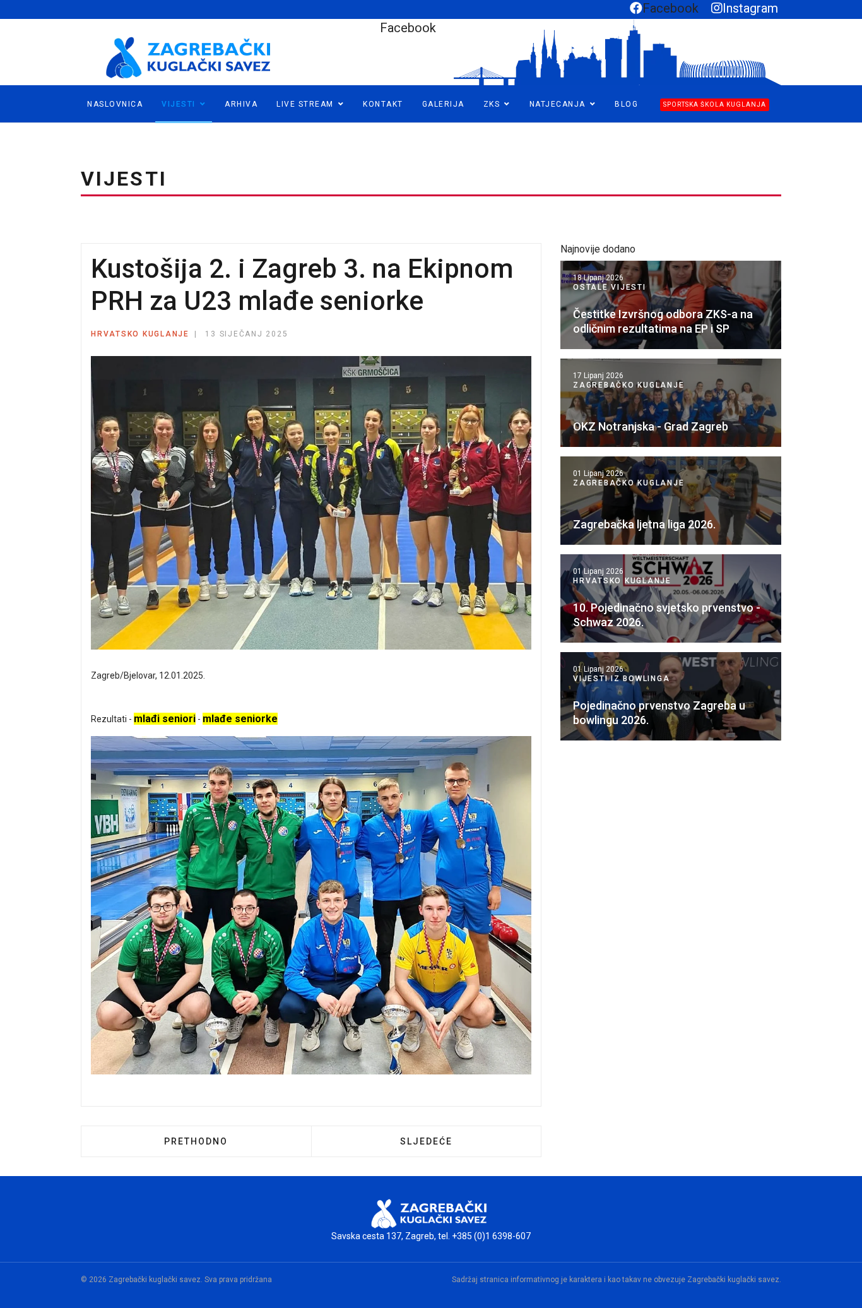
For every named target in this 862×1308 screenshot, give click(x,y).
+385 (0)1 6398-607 (491, 1236)
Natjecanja (557, 104)
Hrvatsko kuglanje (140, 334)
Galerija (443, 104)
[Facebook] (10, 129)
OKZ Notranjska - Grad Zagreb (650, 426)
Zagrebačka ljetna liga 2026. (644, 524)
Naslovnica (115, 104)
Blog (626, 104)
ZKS (491, 104)
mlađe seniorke (240, 719)
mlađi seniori (165, 719)
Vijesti (179, 104)
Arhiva (241, 104)
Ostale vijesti (609, 287)
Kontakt (383, 104)
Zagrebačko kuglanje (628, 385)
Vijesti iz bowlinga (621, 678)
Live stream (305, 104)
